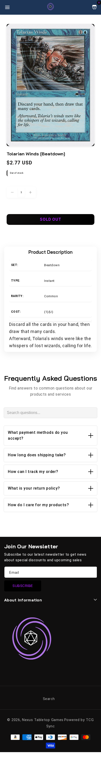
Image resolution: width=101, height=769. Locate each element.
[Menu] (7, 7)
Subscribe (23, 586)
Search (49, 699)
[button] (50, 435)
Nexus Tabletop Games (42, 720)
